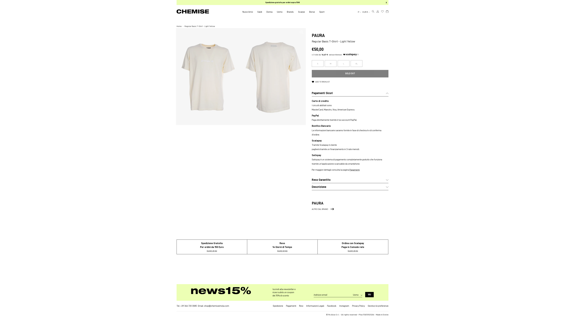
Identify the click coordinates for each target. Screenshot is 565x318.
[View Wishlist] (382, 11)
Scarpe (301, 12)
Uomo (279, 12)
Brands (290, 12)
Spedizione (278, 306)
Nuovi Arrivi (247, 12)
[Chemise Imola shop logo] (193, 11)
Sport (321, 12)
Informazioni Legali (315, 306)
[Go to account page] (378, 12)
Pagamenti (354, 170)
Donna (269, 12)
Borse (312, 12)
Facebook (331, 306)
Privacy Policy (358, 306)
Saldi (259, 12)
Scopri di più (212, 251)
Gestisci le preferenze (378, 306)
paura (318, 35)
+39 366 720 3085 (188, 306)
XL (356, 64)
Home (179, 26)
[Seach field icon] (373, 12)
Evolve (385, 315)
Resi (301, 306)
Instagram (344, 306)
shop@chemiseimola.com (216, 306)
